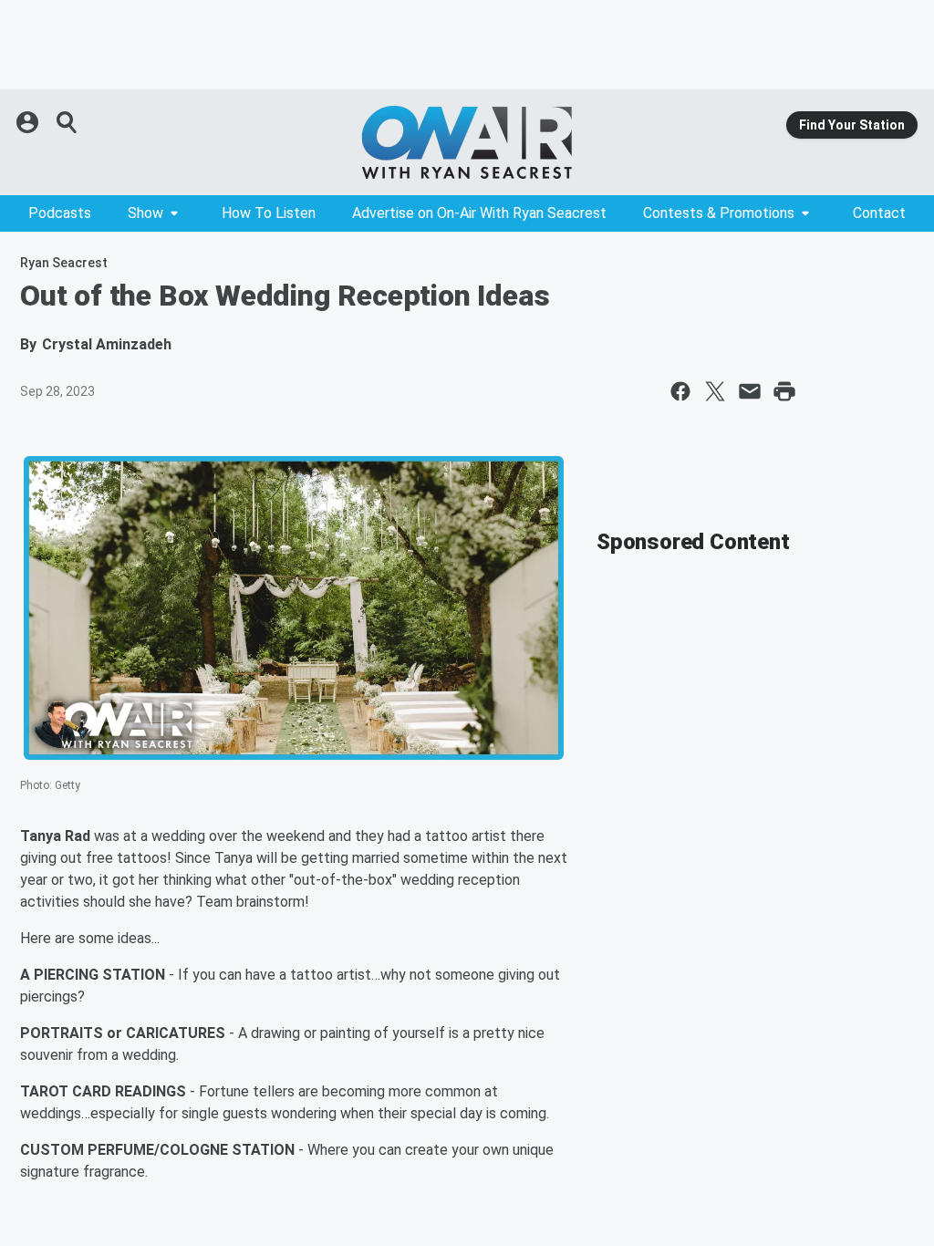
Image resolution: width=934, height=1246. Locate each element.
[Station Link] (467, 142)
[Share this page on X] (715, 391)
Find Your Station (852, 125)
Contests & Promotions (718, 213)
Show (145, 213)
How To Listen (269, 213)
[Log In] (29, 122)
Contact (879, 213)
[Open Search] (67, 122)
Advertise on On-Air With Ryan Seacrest (479, 213)
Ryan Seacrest (64, 262)
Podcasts (59, 213)
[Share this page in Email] (750, 391)
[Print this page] (784, 391)
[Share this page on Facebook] (680, 391)
